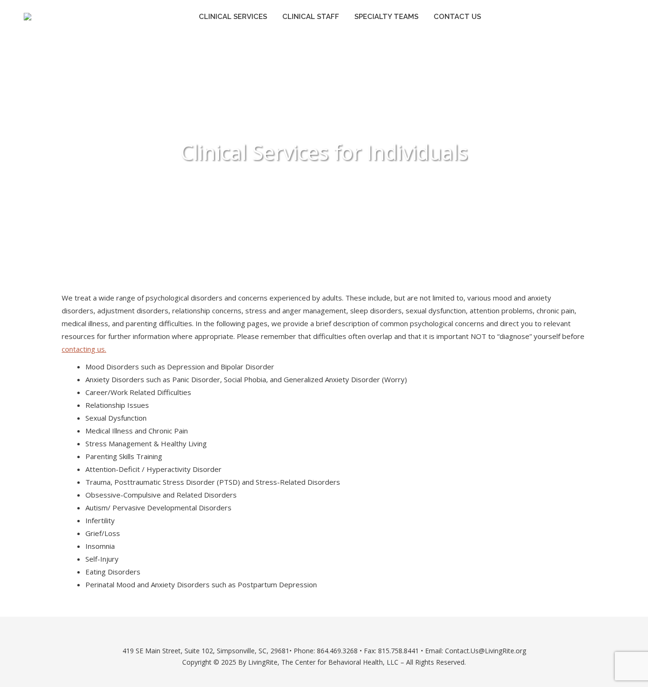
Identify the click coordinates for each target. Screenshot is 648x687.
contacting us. (84, 349)
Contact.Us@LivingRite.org (485, 650)
